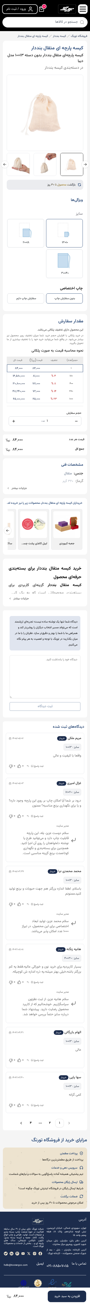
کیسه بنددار (59, 36)
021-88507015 (57, 1266)
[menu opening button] (83, 9)
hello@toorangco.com (16, 1265)
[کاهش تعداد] (76, 421)
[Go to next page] (20, 1123)
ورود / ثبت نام (16, 9)
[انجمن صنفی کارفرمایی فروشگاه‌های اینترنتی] (23, 1284)
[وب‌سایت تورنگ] (66, 1284)
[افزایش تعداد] (13, 421)
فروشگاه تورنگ (79, 36)
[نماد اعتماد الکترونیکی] (52, 1284)
